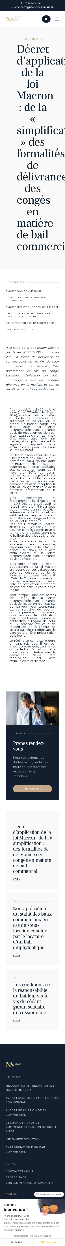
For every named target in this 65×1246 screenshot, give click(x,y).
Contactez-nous (19, 1171)
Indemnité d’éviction (20, 329)
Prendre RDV (33, 788)
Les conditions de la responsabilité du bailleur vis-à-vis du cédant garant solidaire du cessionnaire (31, 998)
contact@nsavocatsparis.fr (29, 1183)
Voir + (16, 879)
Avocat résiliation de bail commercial (32, 307)
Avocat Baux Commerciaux (24, 291)
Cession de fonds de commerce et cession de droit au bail (29, 315)
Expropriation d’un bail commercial (31, 323)
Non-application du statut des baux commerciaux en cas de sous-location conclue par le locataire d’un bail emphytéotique (32, 928)
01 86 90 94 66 (16, 1177)
